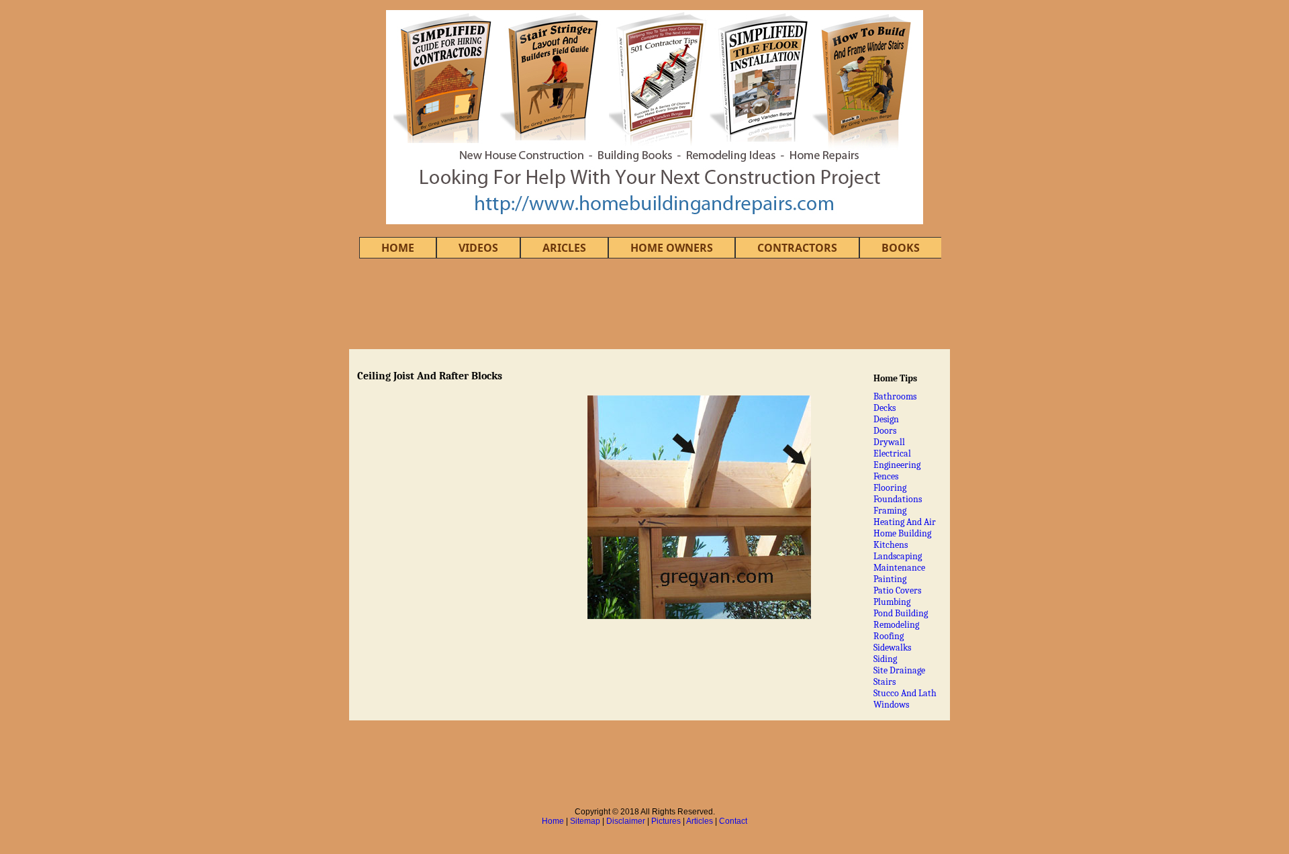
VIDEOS (478, 247)
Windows (891, 704)
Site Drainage (899, 670)
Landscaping (897, 556)
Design (886, 419)
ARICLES (564, 247)
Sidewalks (892, 647)
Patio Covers (897, 590)
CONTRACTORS (797, 247)
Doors (884, 430)
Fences (885, 476)
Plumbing (891, 602)
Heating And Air (904, 522)
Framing (889, 510)
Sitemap (585, 821)
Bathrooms (894, 396)
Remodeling (896, 624)
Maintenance (899, 567)
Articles (699, 821)
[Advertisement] (644, 303)
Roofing (888, 636)
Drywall (889, 442)
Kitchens (890, 545)
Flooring (889, 487)
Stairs (884, 681)
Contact (733, 821)
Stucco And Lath (905, 693)
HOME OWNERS (671, 247)
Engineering (896, 465)
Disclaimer (625, 821)
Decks (884, 408)
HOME (397, 247)
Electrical (892, 453)
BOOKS (900, 247)
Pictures (666, 821)
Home (553, 821)
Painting (889, 579)
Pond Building (900, 613)
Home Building (902, 533)
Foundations (897, 499)
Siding (885, 659)
